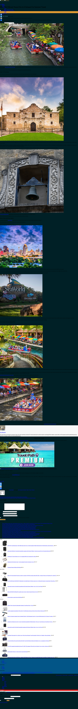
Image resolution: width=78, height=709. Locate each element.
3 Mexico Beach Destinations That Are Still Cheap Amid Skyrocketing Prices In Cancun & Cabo (19, 526)
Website (1, 515)
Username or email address (5, 696)
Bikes (5, 12)
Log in (8, 700)
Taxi (3, 666)
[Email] (39, 487)
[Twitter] (39, 485)
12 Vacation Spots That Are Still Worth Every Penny (11, 530)
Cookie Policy (70, 675)
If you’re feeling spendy (4, 214)
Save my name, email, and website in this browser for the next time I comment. (15, 517)
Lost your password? (3, 702)
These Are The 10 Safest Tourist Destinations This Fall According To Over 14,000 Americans (19, 528)
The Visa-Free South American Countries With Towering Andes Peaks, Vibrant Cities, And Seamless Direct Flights (22, 525)
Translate (8, 692)
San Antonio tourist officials (10, 67)
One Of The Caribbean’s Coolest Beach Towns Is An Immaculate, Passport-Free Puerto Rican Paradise (20, 534)
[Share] (39, 488)
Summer (24, 489)
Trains (5, 11)
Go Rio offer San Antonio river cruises (7, 375)
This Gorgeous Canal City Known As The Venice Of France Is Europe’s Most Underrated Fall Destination (21, 533)
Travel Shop (4, 13)
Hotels (3, 668)
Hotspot (21, 489)
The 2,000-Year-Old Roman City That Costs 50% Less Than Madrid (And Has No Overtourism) (19, 535)
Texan (27, 489)
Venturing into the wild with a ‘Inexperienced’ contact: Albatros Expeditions (13, 496)
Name (1, 511)
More (3, 680)
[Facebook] (39, 483)
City (18, 489)
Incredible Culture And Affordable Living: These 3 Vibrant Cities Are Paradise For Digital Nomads (17, 497)
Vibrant (33, 489)
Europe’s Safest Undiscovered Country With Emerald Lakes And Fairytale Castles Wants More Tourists (20, 529)
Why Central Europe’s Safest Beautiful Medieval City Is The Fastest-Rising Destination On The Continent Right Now (23, 537)
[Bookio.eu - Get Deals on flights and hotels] (4, 0)
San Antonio (10, 220)
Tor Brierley (3, 432)
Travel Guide (1, 4)
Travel (30, 489)
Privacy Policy (65, 675)
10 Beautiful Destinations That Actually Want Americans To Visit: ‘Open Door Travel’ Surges (18, 532)
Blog (3, 661)
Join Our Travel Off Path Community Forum (9, 468)
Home (3, 660)
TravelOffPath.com (15, 474)
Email (1, 513)
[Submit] (2, 676)
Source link (2, 481)
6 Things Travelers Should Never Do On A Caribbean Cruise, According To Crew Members (18, 524)
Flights (3, 5)
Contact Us (4, 662)
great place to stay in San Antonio (50, 423)
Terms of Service (59, 675)
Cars (5, 683)
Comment (2, 509)
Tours (5, 8)
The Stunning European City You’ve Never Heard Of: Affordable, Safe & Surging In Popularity (19, 527)
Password (2, 698)
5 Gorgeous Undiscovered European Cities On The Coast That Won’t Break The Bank (17, 536)
